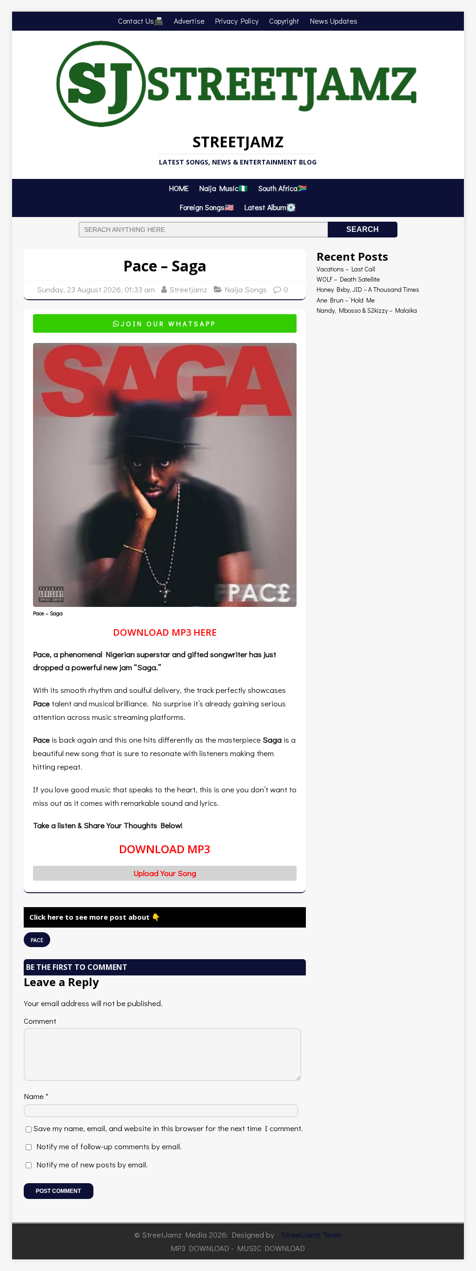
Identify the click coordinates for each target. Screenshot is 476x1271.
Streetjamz (188, 289)
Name (35, 1096)
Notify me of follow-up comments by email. (109, 1146)
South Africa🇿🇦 (282, 188)
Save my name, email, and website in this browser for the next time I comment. (168, 1128)
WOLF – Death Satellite (348, 279)
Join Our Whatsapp (164, 323)
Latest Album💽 (270, 207)
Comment (40, 1020)
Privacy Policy (236, 21)
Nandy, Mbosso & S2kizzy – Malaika (367, 310)
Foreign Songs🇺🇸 (207, 207)
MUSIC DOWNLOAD (271, 1248)
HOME (179, 188)
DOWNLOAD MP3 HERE (165, 632)
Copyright (284, 21)
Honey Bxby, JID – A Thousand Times (368, 289)
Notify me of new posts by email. (92, 1164)
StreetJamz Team (311, 1234)
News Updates (333, 21)
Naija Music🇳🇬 (223, 188)
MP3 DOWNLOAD (200, 1248)
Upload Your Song (164, 873)
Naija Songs (246, 289)
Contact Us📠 (140, 21)
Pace (37, 939)
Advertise (189, 21)
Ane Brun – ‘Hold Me (346, 300)
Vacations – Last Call (346, 268)
